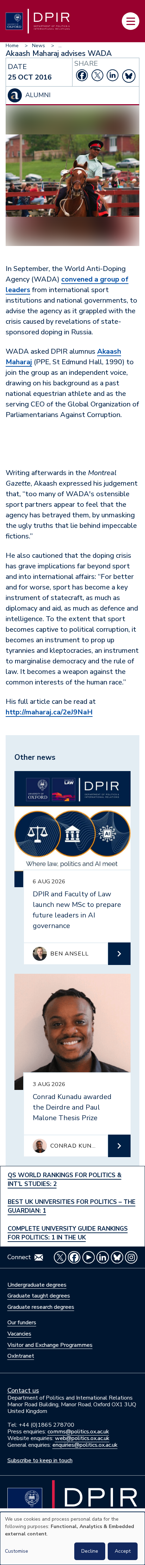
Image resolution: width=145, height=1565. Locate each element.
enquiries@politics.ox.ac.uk (85, 1445)
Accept (123, 1551)
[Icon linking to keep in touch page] (38, 1257)
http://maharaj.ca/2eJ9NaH (49, 712)
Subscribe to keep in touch (39, 1460)
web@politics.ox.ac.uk (82, 1438)
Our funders (21, 1322)
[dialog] (72, 1538)
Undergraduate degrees (37, 1285)
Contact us (23, 1390)
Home (12, 45)
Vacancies (19, 1334)
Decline (89, 1551)
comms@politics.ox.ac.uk (78, 1431)
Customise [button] (16, 1551)
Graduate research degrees (40, 1307)
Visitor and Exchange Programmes (50, 1345)
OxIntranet (20, 1356)
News (38, 45)
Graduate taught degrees (38, 1296)
